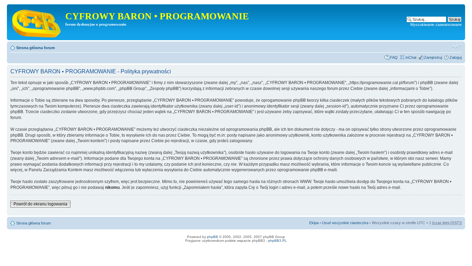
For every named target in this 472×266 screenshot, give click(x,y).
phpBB (212, 237)
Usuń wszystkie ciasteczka (345, 223)
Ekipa (314, 223)
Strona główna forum (35, 48)
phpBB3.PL (277, 240)
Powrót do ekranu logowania (40, 204)
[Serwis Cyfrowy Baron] (37, 22)
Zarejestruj (433, 57)
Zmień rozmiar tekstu (457, 46)
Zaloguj (456, 57)
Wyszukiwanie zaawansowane (436, 24)
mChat (410, 57)
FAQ (394, 57)
